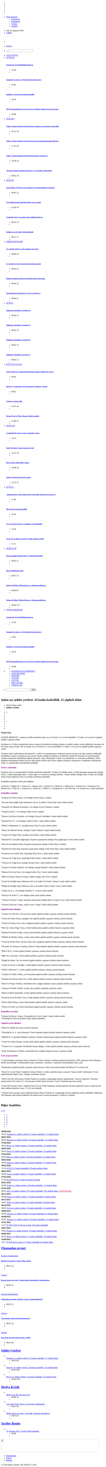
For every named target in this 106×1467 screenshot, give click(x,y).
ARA (33, 690)
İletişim (9, 1460)
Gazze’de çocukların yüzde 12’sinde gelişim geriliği (25, 539)
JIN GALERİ (17, 683)
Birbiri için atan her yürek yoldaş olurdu (16, 1261)
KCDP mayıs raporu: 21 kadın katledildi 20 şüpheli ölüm (30, 1242)
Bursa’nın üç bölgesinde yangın (17, 463)
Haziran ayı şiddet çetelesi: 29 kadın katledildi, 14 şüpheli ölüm (32, 1140)
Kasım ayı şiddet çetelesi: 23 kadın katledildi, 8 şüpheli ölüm (31, 1197)
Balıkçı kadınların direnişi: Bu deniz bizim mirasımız (25, 278)
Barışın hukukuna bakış (15, 571)
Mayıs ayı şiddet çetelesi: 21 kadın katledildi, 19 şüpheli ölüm (32, 1236)
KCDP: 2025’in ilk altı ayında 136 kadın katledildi (27, 1225)
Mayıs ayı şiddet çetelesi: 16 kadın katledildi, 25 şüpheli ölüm (32, 1146)
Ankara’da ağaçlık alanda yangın (18, 477)
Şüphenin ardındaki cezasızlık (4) (18, 310)
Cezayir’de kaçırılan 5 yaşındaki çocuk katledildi (24, 524)
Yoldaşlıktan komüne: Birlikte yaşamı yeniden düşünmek (22, 1299)
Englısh (14, 26)
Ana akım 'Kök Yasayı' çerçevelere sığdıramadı (25, 1404)
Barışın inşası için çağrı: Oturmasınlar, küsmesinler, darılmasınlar (25, 1280)
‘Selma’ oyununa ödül (14, 401)
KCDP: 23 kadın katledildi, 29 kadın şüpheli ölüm (27, 1168)
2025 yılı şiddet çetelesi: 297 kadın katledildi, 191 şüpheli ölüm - (39, 1191)
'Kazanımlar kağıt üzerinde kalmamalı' (15, 1318)
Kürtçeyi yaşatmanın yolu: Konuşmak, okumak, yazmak (26, 386)
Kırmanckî (15, 21)
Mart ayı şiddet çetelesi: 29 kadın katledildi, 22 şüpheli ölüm (31, 1157)
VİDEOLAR (16, 685)
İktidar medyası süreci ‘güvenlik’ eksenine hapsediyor (28, 1413)
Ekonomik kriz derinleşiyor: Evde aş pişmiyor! (23, 293)
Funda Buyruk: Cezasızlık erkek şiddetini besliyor (24, 217)
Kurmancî (15, 19)
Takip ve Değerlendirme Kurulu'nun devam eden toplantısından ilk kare (32, 141)
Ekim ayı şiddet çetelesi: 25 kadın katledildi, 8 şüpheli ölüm (31, 1202)
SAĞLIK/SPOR (18, 673)
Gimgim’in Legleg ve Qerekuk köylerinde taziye (23, 80)
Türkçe (14, 24)
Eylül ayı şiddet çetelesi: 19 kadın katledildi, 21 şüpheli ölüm (31, 1208)
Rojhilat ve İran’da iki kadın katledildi (20, 94)
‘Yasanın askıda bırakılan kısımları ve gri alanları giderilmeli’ (29, 171)
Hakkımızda (11, 1456)
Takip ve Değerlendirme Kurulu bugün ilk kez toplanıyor (27, 156)
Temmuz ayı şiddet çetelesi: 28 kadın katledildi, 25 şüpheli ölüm (33, 1219)
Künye (9, 1458)
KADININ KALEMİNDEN (23, 671)
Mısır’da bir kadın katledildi (16, 509)
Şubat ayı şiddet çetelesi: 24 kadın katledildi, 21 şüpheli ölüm (31, 1163)
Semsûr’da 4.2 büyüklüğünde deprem (19, 65)
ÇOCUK (15, 680)
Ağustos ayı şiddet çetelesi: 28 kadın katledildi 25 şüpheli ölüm (32, 1214)
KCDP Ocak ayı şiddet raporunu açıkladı (23, 1180)
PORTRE (15, 676)
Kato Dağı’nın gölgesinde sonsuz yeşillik (15, 1338)
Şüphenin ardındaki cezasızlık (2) (18, 340)
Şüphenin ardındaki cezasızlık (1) (18, 355)
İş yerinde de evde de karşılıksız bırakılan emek (23, 264)
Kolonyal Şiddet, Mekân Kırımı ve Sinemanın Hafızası (26, 585)
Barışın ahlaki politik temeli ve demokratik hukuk (24, 556)
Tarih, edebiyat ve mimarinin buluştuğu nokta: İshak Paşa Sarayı (30, 372)
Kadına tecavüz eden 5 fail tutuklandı (19, 232)
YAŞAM (15, 678)
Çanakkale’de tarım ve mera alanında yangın (22, 433)
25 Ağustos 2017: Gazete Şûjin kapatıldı (22, 1431)
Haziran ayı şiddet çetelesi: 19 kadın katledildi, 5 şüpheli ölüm (32, 1231)
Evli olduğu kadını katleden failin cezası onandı (23, 202)
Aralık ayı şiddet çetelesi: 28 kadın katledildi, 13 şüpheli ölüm (32, 1185)
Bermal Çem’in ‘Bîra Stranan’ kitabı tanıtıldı (22, 416)
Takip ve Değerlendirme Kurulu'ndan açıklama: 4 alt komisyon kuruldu (32, 126)
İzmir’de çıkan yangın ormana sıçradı (20, 448)
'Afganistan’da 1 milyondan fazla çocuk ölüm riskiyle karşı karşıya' (31, 494)
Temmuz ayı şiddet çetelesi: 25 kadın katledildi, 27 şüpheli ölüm (33, 1134)
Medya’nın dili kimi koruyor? (18, 1395)
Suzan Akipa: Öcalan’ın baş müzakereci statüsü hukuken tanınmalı (30, 188)
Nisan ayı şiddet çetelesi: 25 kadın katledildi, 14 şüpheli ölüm (31, 1151)
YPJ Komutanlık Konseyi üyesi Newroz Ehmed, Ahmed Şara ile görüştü (32, 109)
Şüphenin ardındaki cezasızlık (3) (18, 325)
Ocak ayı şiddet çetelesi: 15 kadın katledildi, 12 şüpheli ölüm (31, 1174)
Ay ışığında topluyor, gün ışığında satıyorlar (22, 249)
